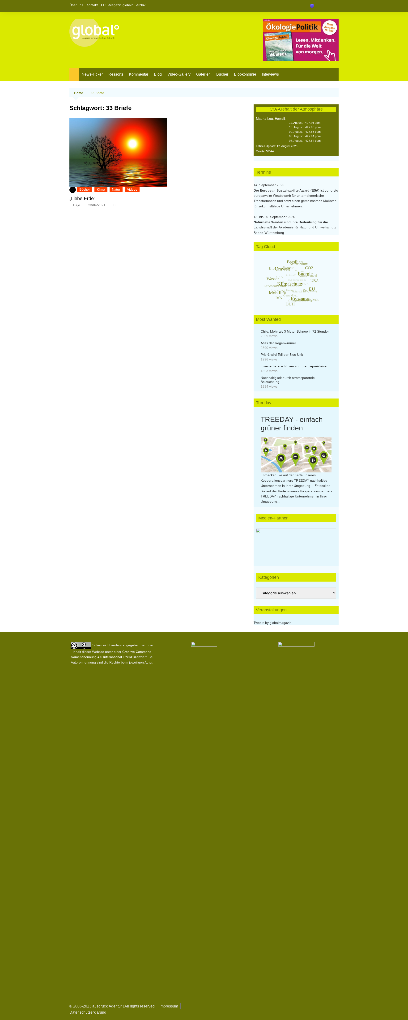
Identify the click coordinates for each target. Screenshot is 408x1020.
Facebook (319, 5)
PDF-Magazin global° (117, 5)
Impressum (169, 1006)
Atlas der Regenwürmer (278, 343)
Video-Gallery (179, 74)
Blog (158, 74)
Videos (132, 189)
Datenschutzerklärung (87, 1012)
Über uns (76, 5)
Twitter (327, 5)
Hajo (76, 205)
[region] (296, 542)
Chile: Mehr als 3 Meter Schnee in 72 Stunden (295, 331)
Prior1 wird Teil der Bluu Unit (282, 354)
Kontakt (92, 5)
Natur (116, 189)
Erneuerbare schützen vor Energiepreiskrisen (294, 366)
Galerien (203, 74)
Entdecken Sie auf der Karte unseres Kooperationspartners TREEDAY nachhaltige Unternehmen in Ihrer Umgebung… (294, 480)
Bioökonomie (245, 74)
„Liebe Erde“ (82, 198)
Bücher (222, 74)
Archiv (140, 5)
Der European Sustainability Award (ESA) (287, 190)
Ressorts (115, 74)
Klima (101, 189)
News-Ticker (92, 74)
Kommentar (138, 74)
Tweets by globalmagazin (272, 623)
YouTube (335, 5)
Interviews (270, 74)
